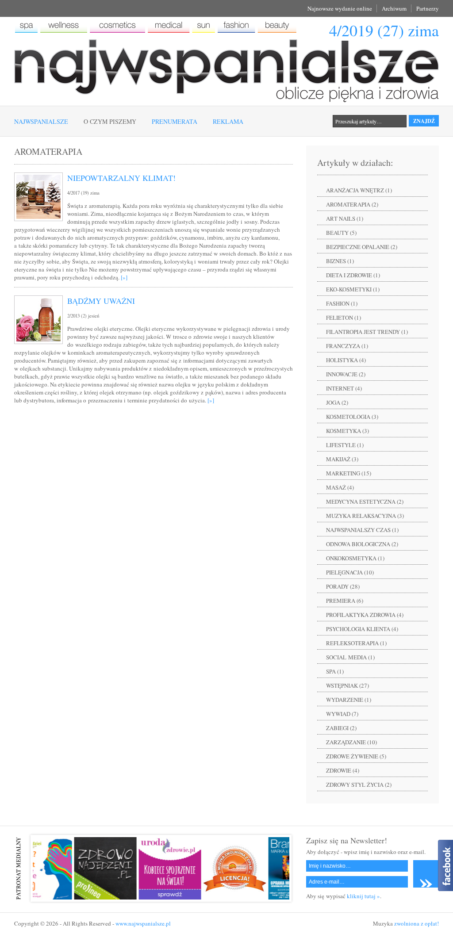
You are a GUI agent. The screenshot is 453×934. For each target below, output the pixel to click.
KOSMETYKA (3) (347, 431)
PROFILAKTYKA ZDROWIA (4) (364, 615)
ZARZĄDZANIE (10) (351, 742)
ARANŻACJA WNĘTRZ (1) (359, 190)
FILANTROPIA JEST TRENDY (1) (367, 332)
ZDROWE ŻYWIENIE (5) (356, 756)
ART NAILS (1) (344, 218)
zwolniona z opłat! (416, 923)
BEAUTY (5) (341, 233)
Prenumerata (174, 121)
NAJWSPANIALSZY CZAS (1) (362, 530)
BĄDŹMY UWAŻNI (101, 300)
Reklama (228, 121)
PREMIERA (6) (344, 601)
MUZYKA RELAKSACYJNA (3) (365, 516)
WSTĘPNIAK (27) (347, 685)
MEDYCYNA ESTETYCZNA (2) (364, 501)
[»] (124, 277)
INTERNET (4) (344, 388)
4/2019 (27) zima (384, 30)
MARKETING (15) (348, 473)
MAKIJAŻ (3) (342, 459)
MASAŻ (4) (340, 487)
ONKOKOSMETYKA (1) (355, 558)
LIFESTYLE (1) (345, 445)
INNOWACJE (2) (345, 374)
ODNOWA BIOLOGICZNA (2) (362, 544)
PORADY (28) (343, 586)
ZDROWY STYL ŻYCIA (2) (359, 785)
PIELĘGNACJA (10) (350, 572)
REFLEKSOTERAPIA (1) (356, 643)
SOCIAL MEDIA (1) (350, 657)
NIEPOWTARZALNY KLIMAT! (121, 177)
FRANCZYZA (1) (347, 346)
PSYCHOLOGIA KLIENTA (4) (362, 629)
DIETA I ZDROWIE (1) (353, 275)
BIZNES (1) (340, 261)
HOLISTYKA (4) (346, 360)
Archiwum (394, 8)
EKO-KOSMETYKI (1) (353, 289)
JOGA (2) (337, 402)
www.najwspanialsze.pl (143, 923)
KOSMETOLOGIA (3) (352, 417)
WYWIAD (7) (342, 714)
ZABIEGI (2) (341, 728)
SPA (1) (335, 671)
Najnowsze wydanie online (339, 8)
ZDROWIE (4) (342, 770)
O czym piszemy (110, 121)
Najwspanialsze (41, 121)
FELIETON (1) (343, 318)
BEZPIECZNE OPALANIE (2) (361, 247)
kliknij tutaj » (363, 896)
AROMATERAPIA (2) (352, 204)
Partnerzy (427, 8)
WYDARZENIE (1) (348, 700)
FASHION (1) (341, 303)
